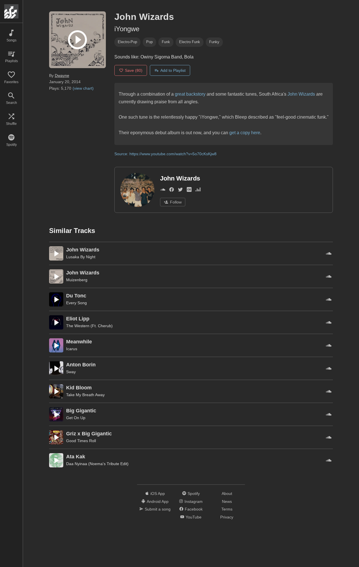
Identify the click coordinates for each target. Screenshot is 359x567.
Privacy (226, 517)
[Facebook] (171, 190)
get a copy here (244, 132)
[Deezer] (198, 190)
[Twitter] (180, 190)
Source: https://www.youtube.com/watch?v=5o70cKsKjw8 (165, 154)
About (227, 493)
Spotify (194, 493)
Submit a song (158, 509)
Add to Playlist (173, 70)
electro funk (189, 42)
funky (214, 42)
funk (166, 42)
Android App (158, 501)
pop (149, 42)
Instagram (193, 501)
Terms (226, 509)
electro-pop (127, 42)
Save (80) (133, 70)
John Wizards (301, 94)
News (227, 501)
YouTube (193, 517)
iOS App (157, 493)
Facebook (194, 509)
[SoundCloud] (162, 190)
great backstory (190, 94)
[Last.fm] (189, 190)
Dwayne (62, 75)
